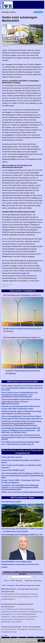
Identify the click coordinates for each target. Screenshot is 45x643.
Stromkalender (17, 622)
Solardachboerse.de (35, 612)
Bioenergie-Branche (20, 612)
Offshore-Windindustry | (19, 617)
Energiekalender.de (7, 599)
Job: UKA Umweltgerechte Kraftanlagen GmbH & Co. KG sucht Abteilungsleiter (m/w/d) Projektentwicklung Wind (22, 475)
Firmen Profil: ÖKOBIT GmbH (12, 470)
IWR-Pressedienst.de (22, 594)
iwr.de (3, 609)
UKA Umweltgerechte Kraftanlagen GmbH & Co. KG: (22, 535)
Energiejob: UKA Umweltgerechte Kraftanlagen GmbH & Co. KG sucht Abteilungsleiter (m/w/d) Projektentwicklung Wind (20, 487)
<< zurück (4, 635)
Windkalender (6, 622)
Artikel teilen (39, 12)
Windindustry (5, 617)
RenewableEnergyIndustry (27, 614)
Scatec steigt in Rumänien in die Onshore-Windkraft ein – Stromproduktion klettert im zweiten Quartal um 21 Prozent (22, 388)
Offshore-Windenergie (26, 609)
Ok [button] (41, 640)
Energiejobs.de (26, 596)
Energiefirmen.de (7, 596)
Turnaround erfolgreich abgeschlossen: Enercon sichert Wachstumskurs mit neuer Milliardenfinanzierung (20, 402)
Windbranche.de (12, 609)
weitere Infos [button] (22, 642)
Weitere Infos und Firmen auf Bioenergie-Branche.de (22, 492)
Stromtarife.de (22, 629)
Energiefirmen (33, 617)
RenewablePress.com (8, 614)
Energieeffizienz (19, 619)
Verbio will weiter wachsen (11, 457)
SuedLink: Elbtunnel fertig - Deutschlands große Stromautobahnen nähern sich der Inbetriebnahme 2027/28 (21, 437)
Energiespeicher (6, 619)
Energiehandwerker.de (9, 632)
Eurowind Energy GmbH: (11, 502)
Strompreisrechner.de (8, 629)
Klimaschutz (30, 619)
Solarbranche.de (6, 612)
